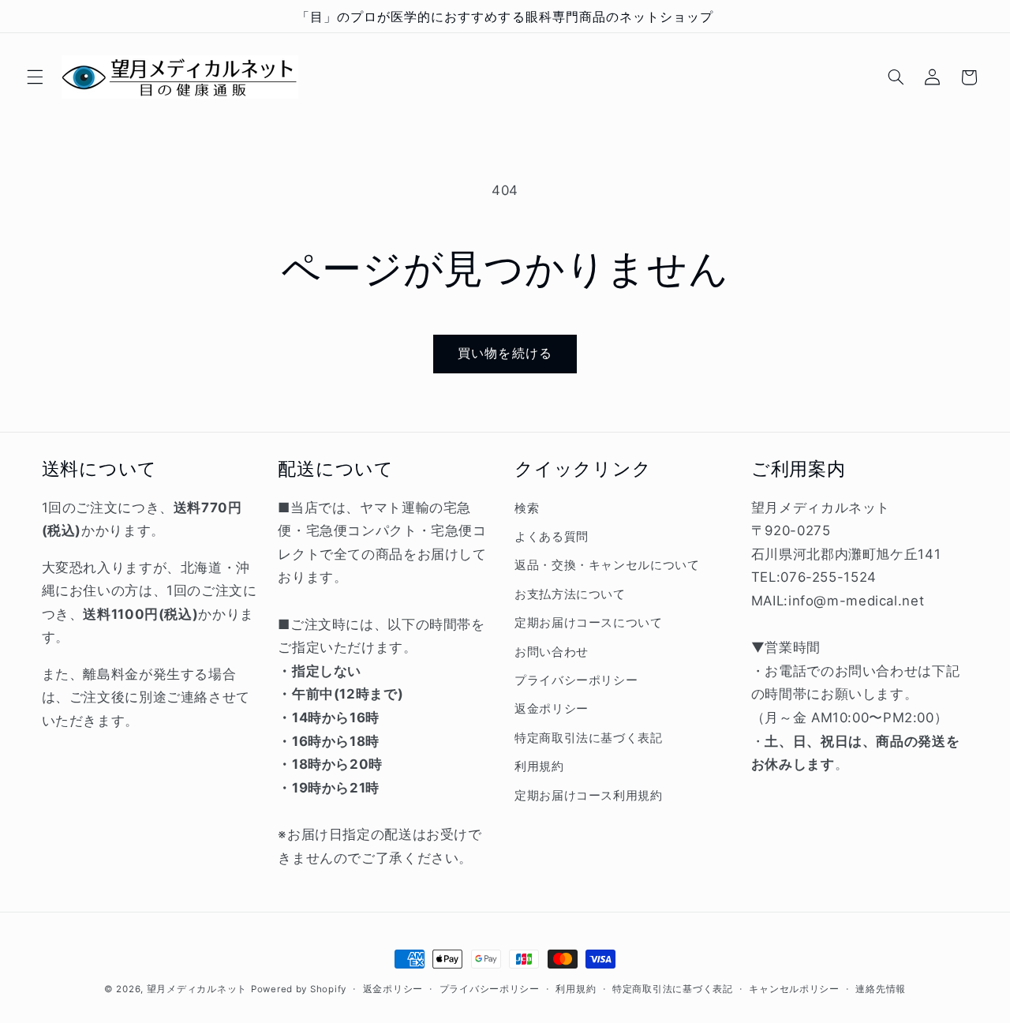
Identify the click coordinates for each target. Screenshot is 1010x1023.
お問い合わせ (551, 652)
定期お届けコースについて (588, 623)
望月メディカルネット (197, 989)
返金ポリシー (551, 710)
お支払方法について (570, 594)
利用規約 (539, 767)
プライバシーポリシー (576, 680)
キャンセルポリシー (794, 989)
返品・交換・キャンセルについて (606, 566)
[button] (35, 77)
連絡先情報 (880, 989)
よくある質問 (551, 537)
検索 (526, 508)
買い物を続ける (505, 353)
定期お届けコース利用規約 (588, 796)
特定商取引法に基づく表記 (588, 738)
